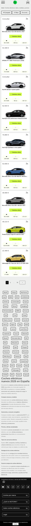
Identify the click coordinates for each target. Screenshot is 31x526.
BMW (10, 297)
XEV (12, 374)
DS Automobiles (7, 310)
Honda (17, 320)
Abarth (5, 292)
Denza (14, 306)
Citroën (6, 301)
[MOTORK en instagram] (13, 486)
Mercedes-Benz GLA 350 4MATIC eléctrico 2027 (14, 176)
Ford (15, 315)
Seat (26, 356)
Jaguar (13, 324)
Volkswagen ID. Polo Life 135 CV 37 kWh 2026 (15, 263)
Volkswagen (16, 370)
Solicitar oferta (16, 36)
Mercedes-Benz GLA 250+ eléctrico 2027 (13, 205)
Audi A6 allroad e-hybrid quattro (11, 89)
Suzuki (19, 365)
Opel (15, 347)
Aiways (14, 292)
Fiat (6, 315)
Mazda (5, 338)
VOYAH (5, 374)
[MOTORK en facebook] (18, 486)
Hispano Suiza (7, 320)
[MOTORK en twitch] (23, 486)
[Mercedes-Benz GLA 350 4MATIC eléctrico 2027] (15, 170)
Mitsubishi (14, 342)
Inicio (2, 8)
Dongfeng (24, 306)
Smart (14, 361)
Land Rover (24, 329)
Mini (5, 342)
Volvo (25, 370)
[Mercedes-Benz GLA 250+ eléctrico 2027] (15, 199)
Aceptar (15, 524)
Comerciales (15, 301)
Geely (24, 315)
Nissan (25, 342)
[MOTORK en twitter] (8, 486)
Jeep (20, 324)
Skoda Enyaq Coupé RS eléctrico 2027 (13, 234)
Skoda (5, 361)
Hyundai (25, 320)
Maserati (25, 333)
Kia (5, 329)
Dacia (5, 306)
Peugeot (24, 347)
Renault (25, 352)
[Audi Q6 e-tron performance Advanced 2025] (15, 112)
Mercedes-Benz (16, 338)
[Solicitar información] (4, 481)
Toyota (5, 370)
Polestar (6, 352)
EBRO (18, 310)
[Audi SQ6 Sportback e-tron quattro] (15, 141)
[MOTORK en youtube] (3, 486)
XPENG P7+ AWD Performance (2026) (13, 60)
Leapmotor (7, 333)
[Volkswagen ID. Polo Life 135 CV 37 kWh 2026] (15, 257)
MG (26, 338)
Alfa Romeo (24, 292)
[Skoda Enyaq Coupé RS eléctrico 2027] (15, 228)
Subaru (5, 365)
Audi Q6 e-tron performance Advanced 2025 (14, 118)
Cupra (25, 301)
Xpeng (26, 374)
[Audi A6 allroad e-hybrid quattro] (15, 83)
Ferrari (26, 310)
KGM (26, 324)
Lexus (16, 333)
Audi (4, 297)
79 (17, 282)
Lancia (13, 329)
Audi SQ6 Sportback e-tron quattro (11, 147)
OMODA (6, 347)
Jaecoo (5, 324)
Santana (17, 356)
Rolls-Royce (7, 356)
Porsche (15, 352)
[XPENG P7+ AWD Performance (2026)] (15, 54)
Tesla (26, 365)
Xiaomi (19, 374)
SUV (12, 365)
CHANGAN (25, 297)
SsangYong (24, 361)
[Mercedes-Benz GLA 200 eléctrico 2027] (15, 25)
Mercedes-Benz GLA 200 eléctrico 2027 (13, 31)
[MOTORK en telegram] (28, 486)
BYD (17, 297)
